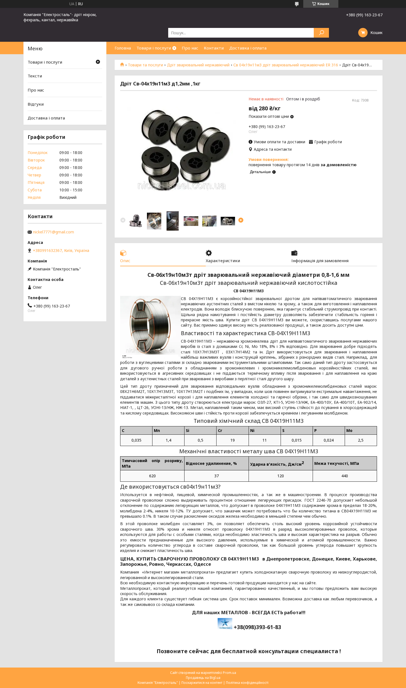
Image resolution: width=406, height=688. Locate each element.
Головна (123, 48)
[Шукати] (321, 33)
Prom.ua (229, 672)
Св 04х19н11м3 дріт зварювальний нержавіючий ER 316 (285, 64)
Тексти (35, 76)
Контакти (214, 48)
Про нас (190, 48)
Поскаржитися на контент (201, 682)
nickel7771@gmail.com (53, 232)
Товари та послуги (145, 64)
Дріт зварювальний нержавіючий (198, 64)
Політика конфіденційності (247, 682)
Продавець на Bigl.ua (203, 677)
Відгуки (36, 104)
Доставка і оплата (248, 48)
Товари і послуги (153, 48)
